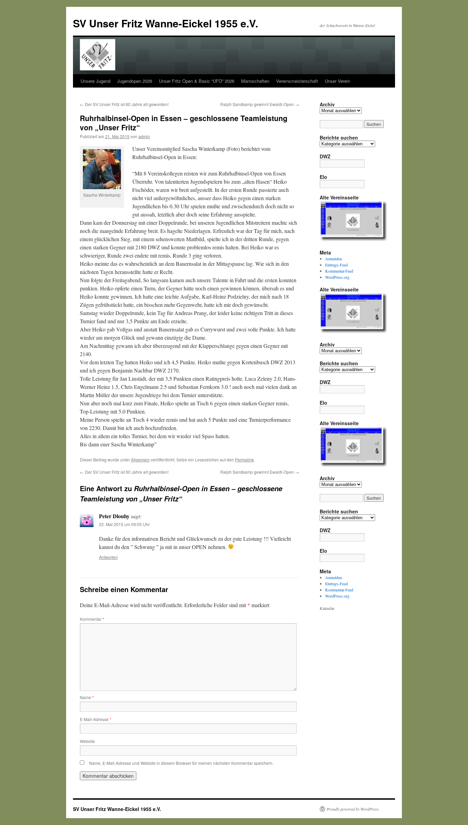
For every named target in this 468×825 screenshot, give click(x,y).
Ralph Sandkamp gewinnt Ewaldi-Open (259, 104)
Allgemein (140, 459)
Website (87, 741)
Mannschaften (255, 81)
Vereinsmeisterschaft (297, 81)
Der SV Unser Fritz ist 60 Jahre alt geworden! (124, 104)
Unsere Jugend (95, 81)
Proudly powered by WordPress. (353, 809)
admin (144, 136)
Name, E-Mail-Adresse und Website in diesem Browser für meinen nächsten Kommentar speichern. (181, 763)
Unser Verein (337, 81)
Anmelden (333, 258)
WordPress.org (337, 277)
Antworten (108, 557)
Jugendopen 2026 (134, 81)
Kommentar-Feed (339, 271)
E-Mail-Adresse (95, 719)
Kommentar (92, 619)
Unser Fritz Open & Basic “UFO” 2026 (196, 81)
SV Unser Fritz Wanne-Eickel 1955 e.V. (165, 23)
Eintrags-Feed (336, 264)
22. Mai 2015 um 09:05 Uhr (124, 524)
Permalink (244, 459)
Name (87, 697)
